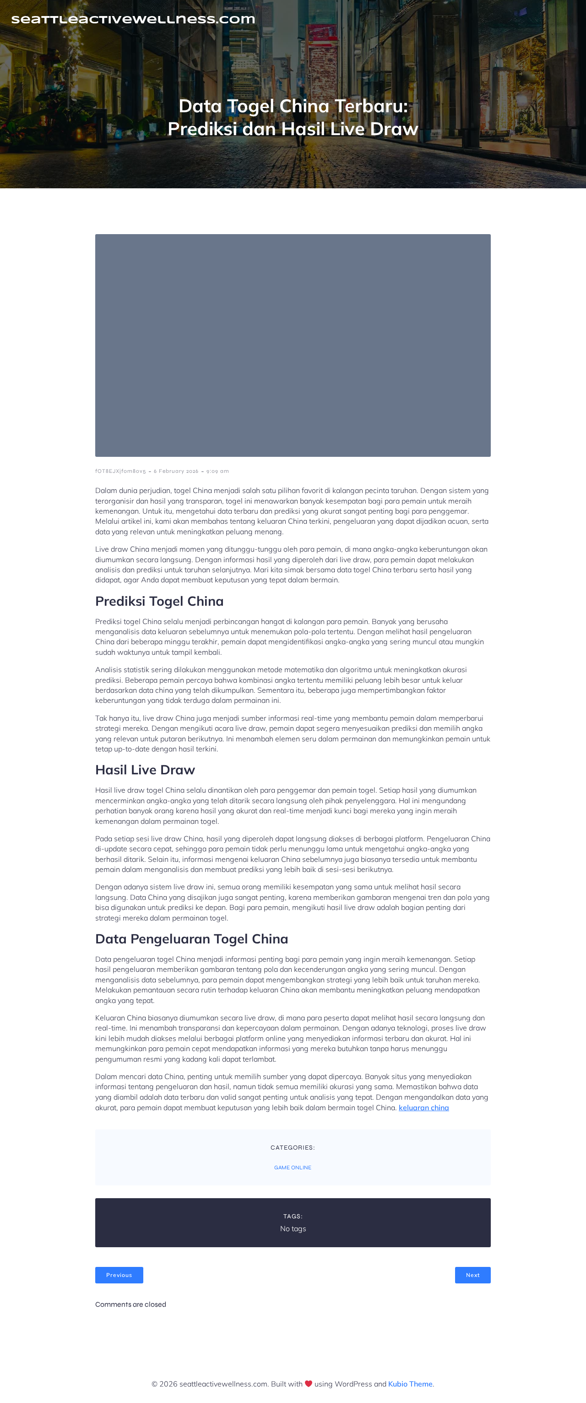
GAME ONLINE (292, 1167)
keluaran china (424, 1107)
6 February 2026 (176, 471)
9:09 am (217, 471)
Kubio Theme (410, 1383)
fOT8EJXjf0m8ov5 (120, 471)
